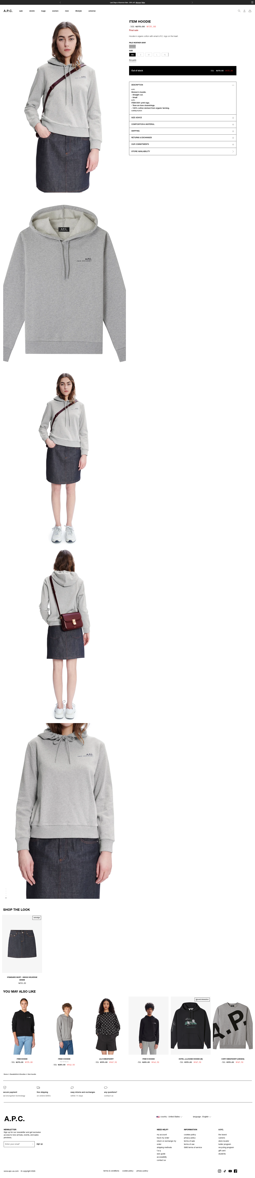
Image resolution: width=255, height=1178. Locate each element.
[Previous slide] (4, 944)
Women (138, 2)
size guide (161, 1154)
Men (143, 2)
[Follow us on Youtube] (230, 1171)
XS (132, 55)
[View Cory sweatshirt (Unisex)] (233, 1026)
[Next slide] (250, 944)
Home (6, 1074)
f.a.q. (159, 1151)
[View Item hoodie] (22, 1026)
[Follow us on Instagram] (219, 1171)
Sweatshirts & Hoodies (18, 1074)
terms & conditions (111, 1171)
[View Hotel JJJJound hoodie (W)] (191, 1026)
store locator (223, 1141)
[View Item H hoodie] (64, 1026)
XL (165, 55)
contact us (161, 1160)
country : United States (170, 1117)
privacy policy (190, 1138)
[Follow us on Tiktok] (224, 1171)
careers (221, 1138)
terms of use (189, 1144)
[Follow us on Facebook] (235, 1171)
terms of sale (189, 1141)
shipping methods (164, 1148)
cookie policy (127, 1171)
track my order (163, 1138)
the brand (222, 1135)
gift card (221, 1151)
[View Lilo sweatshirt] (106, 1026)
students (222, 1154)
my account (162, 1135)
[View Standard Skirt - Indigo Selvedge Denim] (22, 944)
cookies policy (190, 1135)
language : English (201, 1117)
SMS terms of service (193, 1148)
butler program (224, 1144)
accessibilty (162, 1157)
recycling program (226, 1148)
